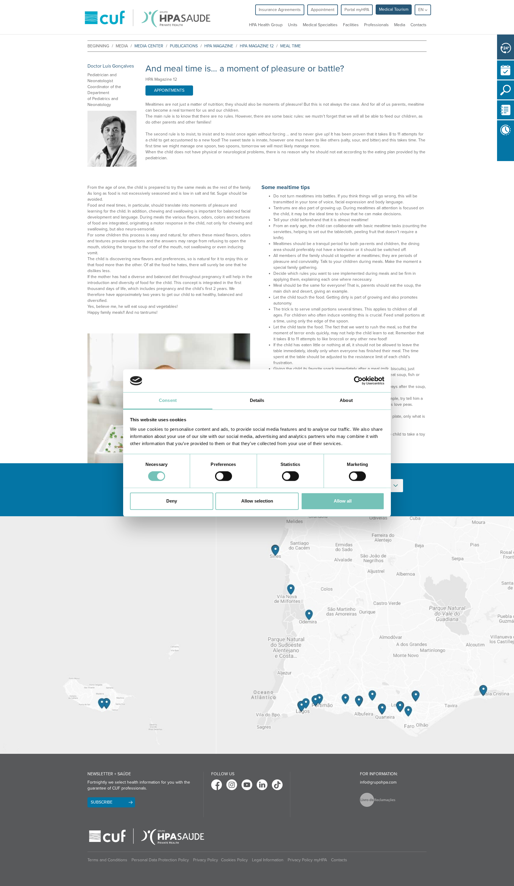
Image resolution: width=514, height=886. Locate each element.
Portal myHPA (356, 9)
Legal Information (267, 859)
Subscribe (101, 802)
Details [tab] (257, 400)
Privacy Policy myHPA (307, 859)
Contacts (418, 24)
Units (292, 24)
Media (399, 24)
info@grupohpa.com (378, 782)
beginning (98, 46)
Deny (171, 500)
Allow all (343, 500)
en (421, 9)
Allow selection (257, 500)
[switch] (223, 476)
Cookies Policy (234, 859)
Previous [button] (499, 150)
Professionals (376, 24)
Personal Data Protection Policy (160, 859)
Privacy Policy (205, 859)
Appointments (169, 90)
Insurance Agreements (280, 9)
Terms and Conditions (107, 859)
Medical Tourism (393, 9)
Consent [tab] (168, 400)
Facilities (351, 24)
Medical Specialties (320, 24)
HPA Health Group (266, 24)
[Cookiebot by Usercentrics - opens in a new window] (358, 380)
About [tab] (346, 400)
